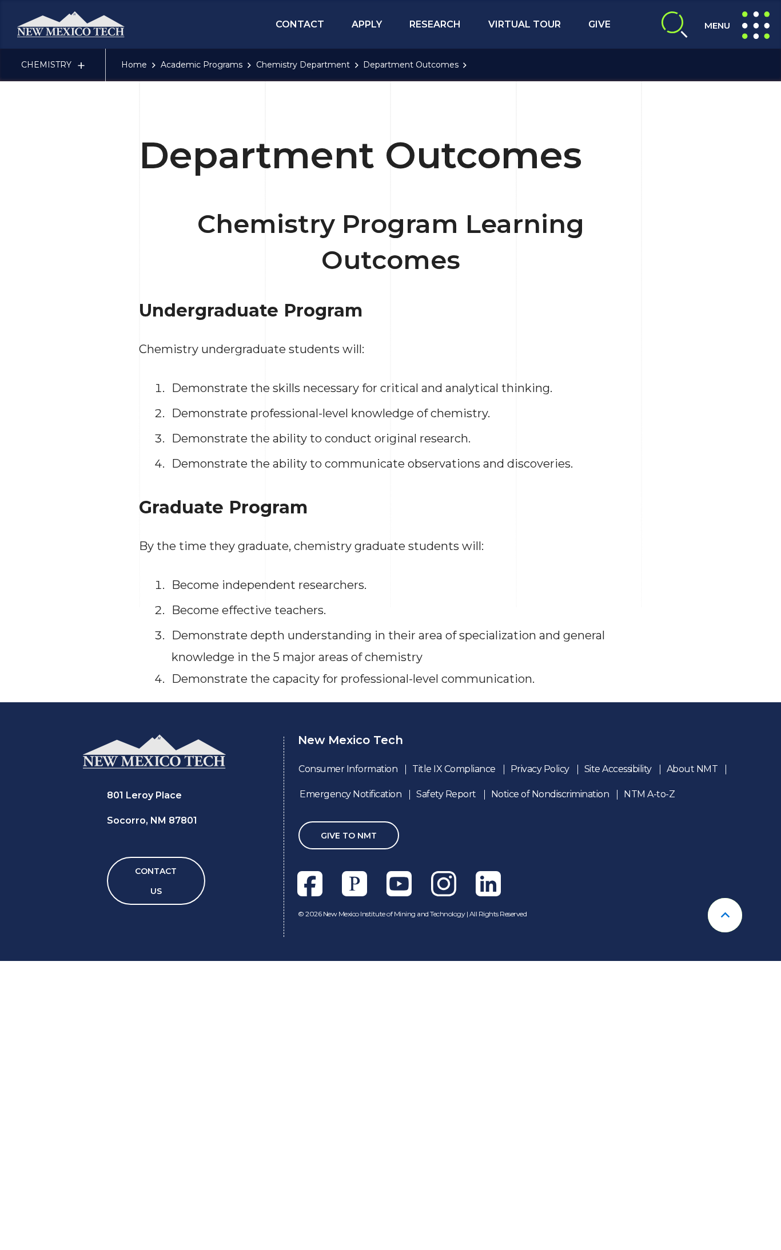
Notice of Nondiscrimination (550, 794)
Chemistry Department (303, 65)
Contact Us (156, 881)
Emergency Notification (350, 794)
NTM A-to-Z (649, 794)
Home (134, 65)
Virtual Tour (524, 24)
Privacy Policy (540, 769)
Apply (367, 24)
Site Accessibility (618, 769)
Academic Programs (201, 65)
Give (599, 24)
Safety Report (446, 794)
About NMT (692, 769)
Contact (300, 24)
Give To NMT (349, 835)
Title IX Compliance (454, 769)
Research (435, 24)
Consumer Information (347, 769)
